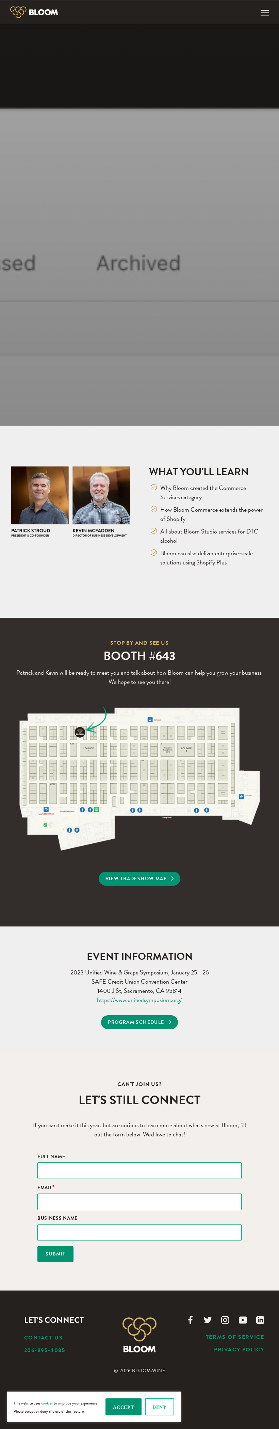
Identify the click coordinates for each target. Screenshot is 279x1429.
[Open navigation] (265, 12)
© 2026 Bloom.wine (139, 1370)
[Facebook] (190, 1319)
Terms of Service (235, 1337)
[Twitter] (208, 1319)
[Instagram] (225, 1319)
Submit (55, 1254)
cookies (47, 1403)
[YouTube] (243, 1319)
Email (45, 1187)
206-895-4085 (44, 1350)
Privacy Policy (239, 1350)
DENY (159, 1407)
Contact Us (43, 1338)
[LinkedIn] (260, 1319)
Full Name (51, 1157)
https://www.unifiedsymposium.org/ (139, 999)
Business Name (57, 1218)
